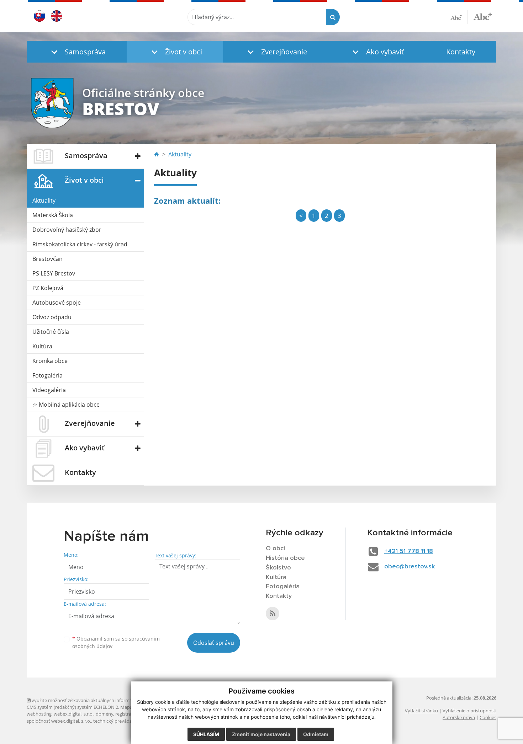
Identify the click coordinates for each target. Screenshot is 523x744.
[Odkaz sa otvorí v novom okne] (272, 613)
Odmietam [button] (315, 734)
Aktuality (44, 200)
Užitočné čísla (50, 332)
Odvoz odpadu (52, 317)
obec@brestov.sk (409, 566)
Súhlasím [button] (206, 734)
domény (104, 714)
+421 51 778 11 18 (408, 551)
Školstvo (278, 567)
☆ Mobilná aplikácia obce (66, 404)
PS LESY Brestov (53, 273)
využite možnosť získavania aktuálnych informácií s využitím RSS (99, 700)
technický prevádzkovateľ (120, 721)
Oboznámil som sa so (116, 642)
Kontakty (460, 52)
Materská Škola (52, 215)
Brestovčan (47, 259)
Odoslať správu (213, 643)
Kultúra (42, 346)
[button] (77, 52)
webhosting (39, 714)
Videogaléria (49, 390)
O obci (275, 548)
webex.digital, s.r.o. (74, 714)
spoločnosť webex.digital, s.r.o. (59, 721)
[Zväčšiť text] (482, 16)
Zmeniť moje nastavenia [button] (261, 734)
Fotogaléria (47, 375)
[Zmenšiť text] (458, 17)
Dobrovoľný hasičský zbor (66, 230)
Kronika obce (50, 361)
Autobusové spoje (56, 302)
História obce (285, 558)
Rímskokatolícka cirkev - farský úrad (79, 244)
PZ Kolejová (47, 288)
